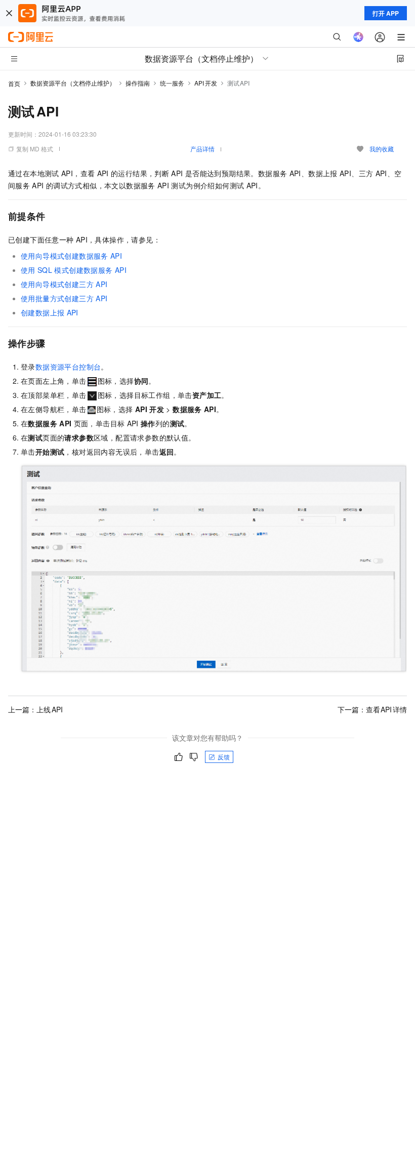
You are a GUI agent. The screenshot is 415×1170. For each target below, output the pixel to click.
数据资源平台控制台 (68, 366)
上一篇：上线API (35, 709)
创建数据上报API (49, 312)
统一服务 (172, 82)
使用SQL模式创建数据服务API (74, 270)
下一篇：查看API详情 (372, 709)
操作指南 (138, 82)
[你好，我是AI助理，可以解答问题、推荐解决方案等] (358, 37)
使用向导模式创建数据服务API (71, 256)
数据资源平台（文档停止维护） (72, 82)
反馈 (224, 756)
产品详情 (202, 148)
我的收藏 (381, 148)
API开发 (205, 82)
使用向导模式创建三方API (64, 284)
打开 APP (385, 13)
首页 (14, 83)
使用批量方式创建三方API (64, 298)
